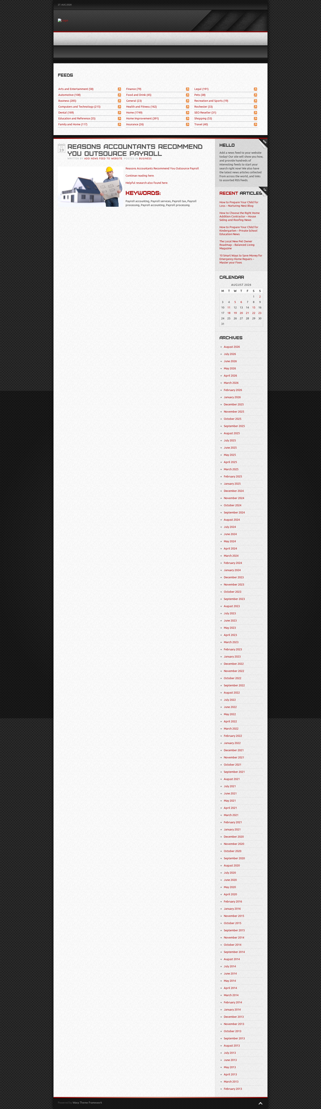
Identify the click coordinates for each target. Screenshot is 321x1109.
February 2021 (233, 822)
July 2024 (230, 526)
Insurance (135, 124)
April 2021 (230, 807)
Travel (201, 124)
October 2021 (232, 764)
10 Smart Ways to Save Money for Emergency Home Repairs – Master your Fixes (240, 259)
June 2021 (230, 793)
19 (235, 313)
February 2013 (233, 1088)
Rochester (203, 106)
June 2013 (230, 1060)
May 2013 (230, 1067)
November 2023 (234, 584)
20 (241, 313)
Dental (66, 112)
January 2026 (232, 397)
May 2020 (230, 887)
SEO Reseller (205, 112)
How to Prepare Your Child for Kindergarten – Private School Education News (238, 231)
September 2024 (234, 512)
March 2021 (231, 815)
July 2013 (230, 1052)
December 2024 (234, 490)
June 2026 (230, 361)
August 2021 (232, 779)
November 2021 (234, 757)
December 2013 (234, 1016)
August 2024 (232, 519)
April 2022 (230, 721)
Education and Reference (76, 118)
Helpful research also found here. (147, 182)
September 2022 (234, 685)
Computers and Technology (79, 106)
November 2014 (234, 937)
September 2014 (234, 952)
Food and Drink (138, 94)
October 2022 (232, 678)
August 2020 (232, 865)
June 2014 (230, 973)
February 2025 (233, 476)
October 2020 (232, 851)
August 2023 (232, 606)
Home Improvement (142, 118)
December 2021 (234, 750)
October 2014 (232, 944)
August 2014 (232, 959)
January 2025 (232, 483)
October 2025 (232, 418)
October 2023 (232, 591)
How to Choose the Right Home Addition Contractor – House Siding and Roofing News (239, 216)
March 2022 (231, 728)
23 (259, 313)
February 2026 (233, 390)
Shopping (203, 118)
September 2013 (234, 1038)
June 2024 (230, 534)
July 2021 (230, 786)
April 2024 (230, 548)
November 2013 (234, 1024)
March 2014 (231, 995)
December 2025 (234, 404)
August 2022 (232, 692)
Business (67, 100)
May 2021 (230, 800)
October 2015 (232, 923)
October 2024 (232, 505)
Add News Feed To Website (103, 158)
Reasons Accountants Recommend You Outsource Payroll (162, 168)
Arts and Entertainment (75, 89)
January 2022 (232, 743)
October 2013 (232, 1031)
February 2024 (233, 562)
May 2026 (230, 368)
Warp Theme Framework (87, 1102)
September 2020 (234, 858)
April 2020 (230, 894)
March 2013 (231, 1081)
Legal (201, 89)
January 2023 (232, 656)
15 (253, 307)
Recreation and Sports (211, 100)
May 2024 (230, 541)
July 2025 (230, 440)
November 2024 (234, 498)
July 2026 (230, 354)
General (134, 100)
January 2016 (232, 908)
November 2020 (234, 843)
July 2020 (230, 872)
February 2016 (233, 901)
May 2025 (230, 454)
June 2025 (230, 447)
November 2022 (234, 671)
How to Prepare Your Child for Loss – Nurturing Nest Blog (238, 204)
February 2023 (233, 649)
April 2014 (230, 988)
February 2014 (233, 1002)
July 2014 (230, 966)
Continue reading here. (140, 175)
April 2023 (230, 635)
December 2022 (234, 663)
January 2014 (232, 1009)
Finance (133, 89)
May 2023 (230, 627)
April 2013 (230, 1074)
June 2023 (230, 620)
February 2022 (233, 735)
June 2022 (230, 707)
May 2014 (230, 980)
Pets (199, 94)
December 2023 (234, 577)
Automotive (69, 94)
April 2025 (230, 462)
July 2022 (230, 699)
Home (134, 112)
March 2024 (231, 555)
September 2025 (234, 426)
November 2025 (234, 411)
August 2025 (232, 433)
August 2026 (232, 346)
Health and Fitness (141, 106)
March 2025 (231, 469)
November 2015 (234, 915)
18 (228, 313)
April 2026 (230, 375)
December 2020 (234, 836)
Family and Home (72, 124)
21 (247, 313)
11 (228, 307)
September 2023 (234, 599)
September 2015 (234, 930)
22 (253, 313)
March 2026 (231, 382)
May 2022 (230, 714)
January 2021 (232, 829)
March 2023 (231, 642)
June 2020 (230, 879)
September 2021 (234, 771)
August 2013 (232, 1045)
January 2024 (232, 570)
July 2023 (230, 613)
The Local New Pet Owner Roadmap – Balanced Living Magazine (237, 245)
